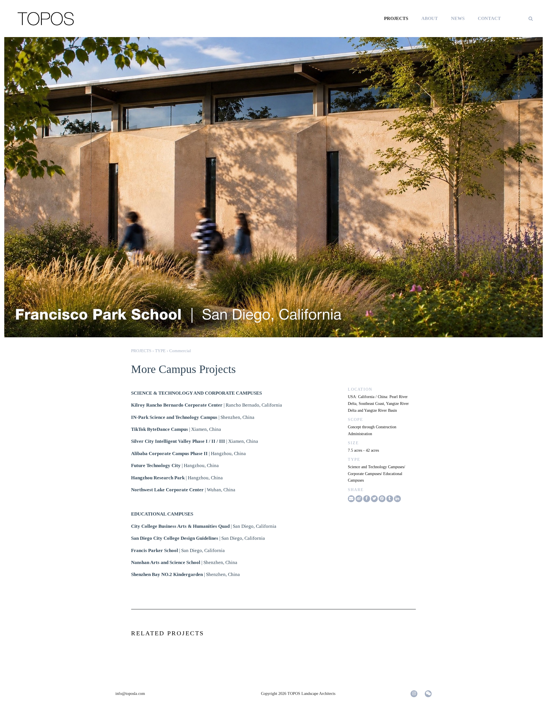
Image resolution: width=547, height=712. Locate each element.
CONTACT (489, 18)
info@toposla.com (130, 693)
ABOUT (429, 18)
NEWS (458, 18)
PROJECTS (396, 18)
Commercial (180, 350)
